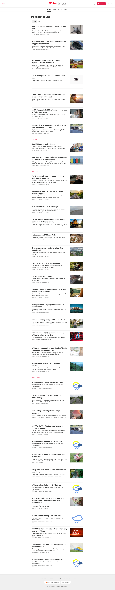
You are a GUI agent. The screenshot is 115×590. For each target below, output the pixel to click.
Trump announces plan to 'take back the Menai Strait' (47, 249)
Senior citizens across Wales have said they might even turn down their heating (49, 100)
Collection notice (71, 578)
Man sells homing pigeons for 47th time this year (49, 27)
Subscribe (101, 4)
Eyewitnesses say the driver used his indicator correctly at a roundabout (49, 279)
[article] (57, 31)
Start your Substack (53, 582)
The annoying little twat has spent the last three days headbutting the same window (47, 81)
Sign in (110, 4)
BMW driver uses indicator (42, 276)
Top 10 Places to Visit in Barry (43, 144)
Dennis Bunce (39, 462)
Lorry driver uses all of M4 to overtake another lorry (46, 397)
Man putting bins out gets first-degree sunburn (46, 412)
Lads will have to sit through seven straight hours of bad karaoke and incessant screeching (48, 338)
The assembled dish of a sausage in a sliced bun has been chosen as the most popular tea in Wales (48, 238)
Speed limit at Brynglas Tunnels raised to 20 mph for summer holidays (49, 126)
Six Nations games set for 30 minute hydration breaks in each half (46, 62)
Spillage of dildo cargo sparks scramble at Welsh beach (48, 306)
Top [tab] (39, 21)
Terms (63, 578)
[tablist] (36, 21)
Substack (49, 586)
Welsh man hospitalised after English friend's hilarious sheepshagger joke (49, 349)
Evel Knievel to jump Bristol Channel (46, 263)
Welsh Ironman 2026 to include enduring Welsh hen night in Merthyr (48, 334)
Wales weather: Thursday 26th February (47, 382)
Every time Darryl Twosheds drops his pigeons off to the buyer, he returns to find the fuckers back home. (48, 31)
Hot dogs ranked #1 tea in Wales (44, 235)
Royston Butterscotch (42, 34)
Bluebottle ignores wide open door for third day (48, 77)
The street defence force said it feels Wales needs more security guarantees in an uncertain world (48, 368)
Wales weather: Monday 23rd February (47, 441)
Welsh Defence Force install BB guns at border (47, 364)
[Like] (33, 86)
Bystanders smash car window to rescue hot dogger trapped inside (49, 43)
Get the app (65, 582)
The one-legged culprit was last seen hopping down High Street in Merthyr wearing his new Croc (48, 549)
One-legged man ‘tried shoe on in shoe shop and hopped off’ (49, 545)
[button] (49, 9)
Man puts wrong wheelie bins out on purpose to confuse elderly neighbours (49, 158)
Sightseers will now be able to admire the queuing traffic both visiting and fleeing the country (48, 130)
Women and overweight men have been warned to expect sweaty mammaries (48, 115)
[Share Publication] (94, 3)
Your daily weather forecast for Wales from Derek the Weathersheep (47, 385)
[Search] (90, 3)
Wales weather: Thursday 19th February (47, 560)
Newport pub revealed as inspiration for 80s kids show (49, 471)
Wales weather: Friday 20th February (46, 516)
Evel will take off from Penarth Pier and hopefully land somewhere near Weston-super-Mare (47, 266)
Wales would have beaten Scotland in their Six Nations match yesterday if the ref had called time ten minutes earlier (49, 460)
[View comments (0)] (45, 37)
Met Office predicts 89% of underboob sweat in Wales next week (49, 111)
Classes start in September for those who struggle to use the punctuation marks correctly (49, 294)
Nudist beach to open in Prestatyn (45, 207)
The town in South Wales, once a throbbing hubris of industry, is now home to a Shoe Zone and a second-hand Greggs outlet (48, 147)
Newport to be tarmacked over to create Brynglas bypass (47, 192)
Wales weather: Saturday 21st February (47, 485)
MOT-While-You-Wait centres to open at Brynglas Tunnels (47, 427)
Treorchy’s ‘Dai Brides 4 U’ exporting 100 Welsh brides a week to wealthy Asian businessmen (48, 500)
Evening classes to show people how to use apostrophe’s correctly (49, 290)
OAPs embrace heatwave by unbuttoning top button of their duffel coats (49, 96)
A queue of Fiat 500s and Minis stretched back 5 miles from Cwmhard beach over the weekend (49, 310)
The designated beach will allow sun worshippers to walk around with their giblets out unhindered (48, 209)
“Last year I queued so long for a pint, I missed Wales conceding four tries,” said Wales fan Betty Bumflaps (47, 66)
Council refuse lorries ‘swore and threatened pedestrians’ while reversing (49, 221)
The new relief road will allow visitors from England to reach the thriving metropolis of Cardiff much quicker (49, 196)
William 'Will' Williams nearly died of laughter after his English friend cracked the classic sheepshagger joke (47, 353)
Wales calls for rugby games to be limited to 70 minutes (48, 456)
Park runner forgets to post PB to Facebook (48, 320)
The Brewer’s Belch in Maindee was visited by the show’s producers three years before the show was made (48, 475)
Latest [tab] (34, 21)
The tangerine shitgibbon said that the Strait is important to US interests (49, 253)
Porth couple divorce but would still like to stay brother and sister (48, 177)
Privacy (59, 578)
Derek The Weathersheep (45, 388)
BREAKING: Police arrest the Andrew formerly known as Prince (49, 530)
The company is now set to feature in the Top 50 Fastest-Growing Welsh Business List (48, 505)
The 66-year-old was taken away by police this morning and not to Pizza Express (49, 534)
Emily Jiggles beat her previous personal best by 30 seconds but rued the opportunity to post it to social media (49, 323)
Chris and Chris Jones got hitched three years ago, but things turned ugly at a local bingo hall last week (49, 181)
